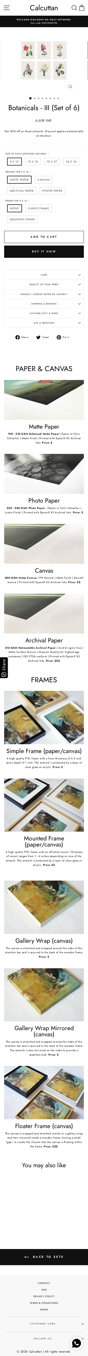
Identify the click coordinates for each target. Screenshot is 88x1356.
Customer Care (42, 1323)
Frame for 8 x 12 (16, 200)
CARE (44, 274)
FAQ (44, 1290)
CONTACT (44, 1283)
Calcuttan (44, 8)
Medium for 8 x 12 (17, 171)
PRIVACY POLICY (44, 1296)
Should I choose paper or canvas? (44, 294)
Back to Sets (47, 1256)
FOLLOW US (43, 1338)
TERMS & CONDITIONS (44, 1303)
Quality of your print (44, 284)
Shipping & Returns (44, 303)
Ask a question (44, 322)
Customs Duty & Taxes (44, 313)
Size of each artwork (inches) (25, 153)
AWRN (44, 1309)
